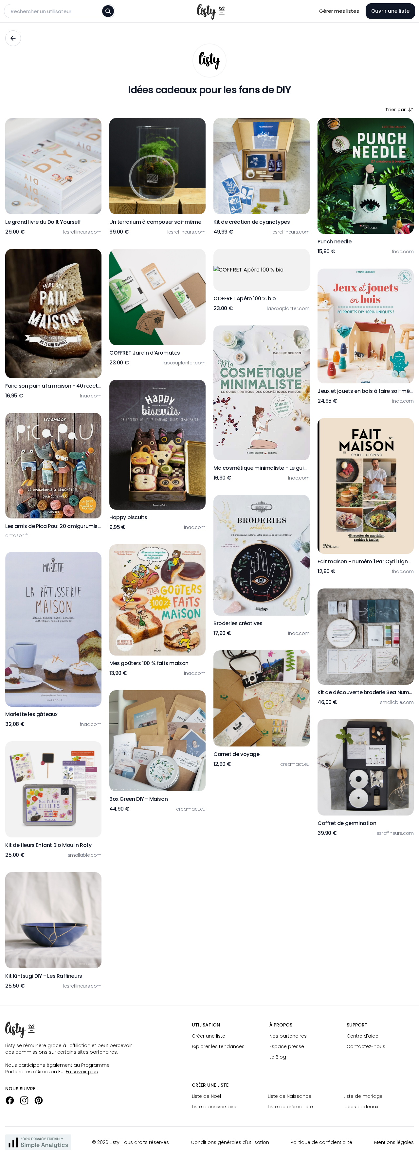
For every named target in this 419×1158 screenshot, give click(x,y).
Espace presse (286, 1046)
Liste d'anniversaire (214, 1106)
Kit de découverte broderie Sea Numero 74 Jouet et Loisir (366, 692)
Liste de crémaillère (290, 1106)
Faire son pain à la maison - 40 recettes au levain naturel (53, 386)
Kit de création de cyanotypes (251, 222)
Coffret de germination (347, 823)
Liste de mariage (363, 1096)
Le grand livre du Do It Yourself (43, 222)
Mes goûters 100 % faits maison (149, 663)
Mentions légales (394, 1142)
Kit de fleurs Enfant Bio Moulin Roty (48, 845)
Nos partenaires (288, 1036)
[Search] (108, 11)
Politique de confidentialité (321, 1142)
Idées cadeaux (360, 1106)
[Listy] (209, 61)
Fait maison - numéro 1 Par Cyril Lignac (366, 561)
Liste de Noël (206, 1096)
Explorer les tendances (218, 1046)
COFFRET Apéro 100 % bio (244, 298)
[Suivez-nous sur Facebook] (9, 1100)
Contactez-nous (366, 1046)
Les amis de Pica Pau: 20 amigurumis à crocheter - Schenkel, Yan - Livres (53, 526)
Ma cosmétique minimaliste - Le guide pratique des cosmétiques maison (261, 468)
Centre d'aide (362, 1036)
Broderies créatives (237, 623)
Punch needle (334, 241)
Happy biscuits (128, 517)
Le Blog (277, 1057)
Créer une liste (208, 1036)
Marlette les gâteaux (31, 714)
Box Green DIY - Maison (138, 799)
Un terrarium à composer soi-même (155, 222)
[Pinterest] (38, 1100)
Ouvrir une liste (390, 11)
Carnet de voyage (236, 754)
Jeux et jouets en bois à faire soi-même (366, 391)
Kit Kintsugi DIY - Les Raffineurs (43, 976)
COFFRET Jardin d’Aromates (144, 353)
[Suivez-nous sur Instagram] (24, 1100)
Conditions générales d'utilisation (230, 1142)
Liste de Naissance (289, 1096)
